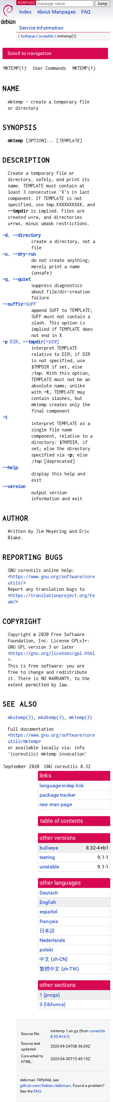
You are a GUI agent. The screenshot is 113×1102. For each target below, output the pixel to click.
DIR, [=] (31, 341)
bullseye (28, 36)
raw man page (56, 804)
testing (47, 857)
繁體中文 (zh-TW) (59, 969)
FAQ (85, 12)
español (48, 912)
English (48, 902)
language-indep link (62, 786)
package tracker (57, 795)
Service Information (41, 28)
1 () (50, 995)
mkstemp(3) (21, 717)
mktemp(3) (80, 717)
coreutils (46, 36)
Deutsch (49, 893)
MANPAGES (28, 2)
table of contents (61, 821)
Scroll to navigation (29, 53)
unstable (49, 867)
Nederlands (52, 940)
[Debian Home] (8, 12)
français (49, 921)
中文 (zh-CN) (54, 959)
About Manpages (56, 12)
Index (25, 12)
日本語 (47, 931)
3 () (53, 1004)
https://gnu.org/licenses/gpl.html (52, 653)
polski (46, 950)
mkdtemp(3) (51, 717)
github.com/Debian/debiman (45, 1085)
